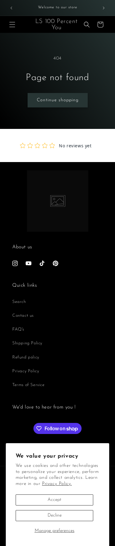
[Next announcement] (103, 8)
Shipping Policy (27, 343)
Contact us (23, 315)
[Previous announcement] (11, 8)
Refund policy (25, 357)
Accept (54, 500)
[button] (12, 24)
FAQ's (18, 329)
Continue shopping (58, 100)
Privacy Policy (25, 371)
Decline (55, 515)
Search (19, 302)
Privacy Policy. (57, 484)
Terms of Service (28, 385)
